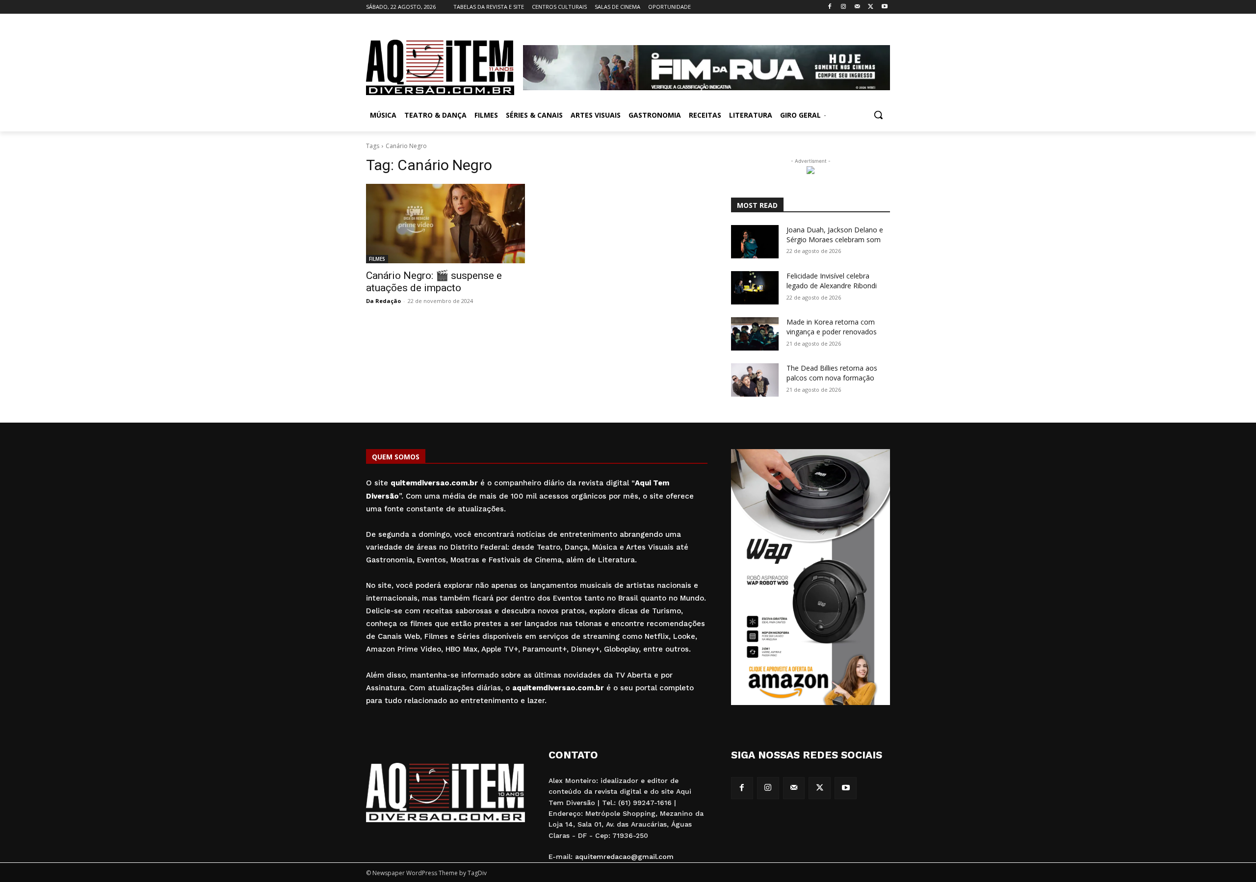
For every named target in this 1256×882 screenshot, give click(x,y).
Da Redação (383, 300)
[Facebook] (830, 7)
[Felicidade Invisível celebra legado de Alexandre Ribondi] (755, 287)
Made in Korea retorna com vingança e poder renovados (831, 326)
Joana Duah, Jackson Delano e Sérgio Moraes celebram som (834, 234)
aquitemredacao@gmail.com (624, 856)
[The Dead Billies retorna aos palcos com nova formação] (755, 380)
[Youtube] (884, 7)
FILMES (377, 258)
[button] (878, 114)
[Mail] (857, 7)
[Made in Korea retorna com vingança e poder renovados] (755, 334)
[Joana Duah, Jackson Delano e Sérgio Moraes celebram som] (755, 241)
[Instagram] (843, 7)
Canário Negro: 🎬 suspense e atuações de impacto (434, 282)
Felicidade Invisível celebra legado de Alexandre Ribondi (831, 280)
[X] (870, 7)
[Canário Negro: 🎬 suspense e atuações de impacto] (445, 223)
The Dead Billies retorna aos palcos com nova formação (831, 372)
